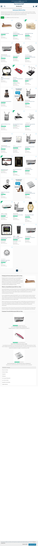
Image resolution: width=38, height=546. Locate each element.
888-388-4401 (19, 6)
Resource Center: (6, 367)
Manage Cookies (25, 544)
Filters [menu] (2, 17)
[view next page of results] (21, 271)
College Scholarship (5, 384)
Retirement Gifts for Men (12, 17)
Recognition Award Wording (6, 382)
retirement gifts (7, 14)
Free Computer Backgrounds (6, 378)
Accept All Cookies (32, 544)
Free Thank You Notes (5, 380)
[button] (1, 7)
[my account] (34, 7)
